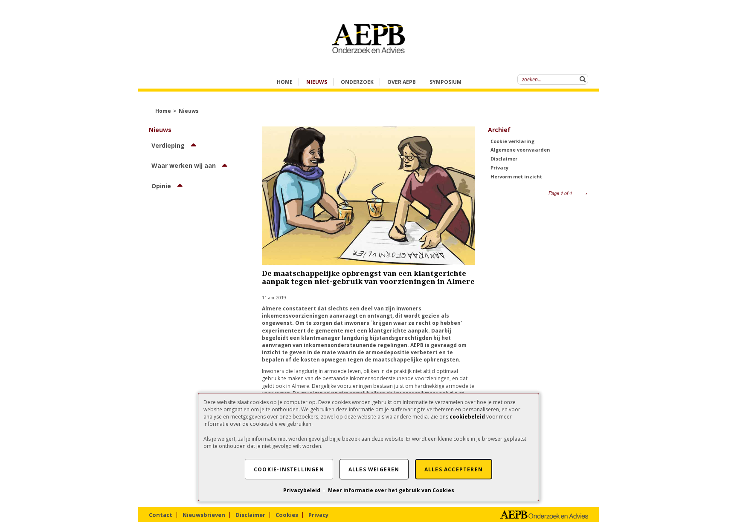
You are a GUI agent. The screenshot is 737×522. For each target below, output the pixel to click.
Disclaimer (503, 158)
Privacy (499, 167)
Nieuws (189, 111)
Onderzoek (357, 82)
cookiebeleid (467, 416)
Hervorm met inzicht (516, 176)
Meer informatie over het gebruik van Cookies (391, 490)
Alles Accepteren (453, 469)
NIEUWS (316, 82)
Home (285, 82)
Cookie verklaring (512, 141)
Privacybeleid (301, 490)
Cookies (287, 515)
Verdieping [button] (168, 145)
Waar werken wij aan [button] (183, 165)
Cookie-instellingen (289, 469)
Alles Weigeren (374, 469)
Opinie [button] (161, 186)
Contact (160, 515)
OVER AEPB (401, 82)
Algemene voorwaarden (520, 149)
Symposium (445, 82)
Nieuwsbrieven (204, 515)
